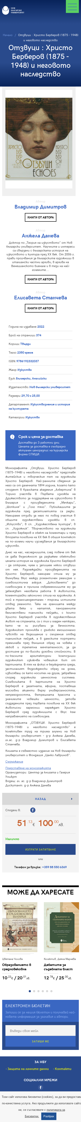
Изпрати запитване (40, 849)
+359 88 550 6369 (54, 867)
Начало (8, 35)
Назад (40, 799)
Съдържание (14, 761)
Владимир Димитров (40, 206)
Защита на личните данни (28, 1069)
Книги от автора (40, 217)
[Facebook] (40, 1087)
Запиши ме (40, 1041)
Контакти (63, 1069)
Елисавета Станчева (40, 297)
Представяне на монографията (28, 768)
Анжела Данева (40, 235)
